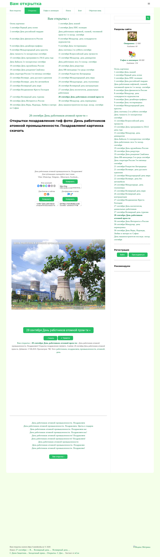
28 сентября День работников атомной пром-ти (81, 97)
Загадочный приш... (37, 553)
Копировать (70, 181)
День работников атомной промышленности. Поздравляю (58, 445)
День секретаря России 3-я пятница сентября (30, 74)
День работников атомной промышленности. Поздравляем (58, 423)
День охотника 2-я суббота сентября (74, 50)
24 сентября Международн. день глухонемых (78, 82)
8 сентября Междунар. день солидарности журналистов (126, 95)
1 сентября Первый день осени (24, 27)
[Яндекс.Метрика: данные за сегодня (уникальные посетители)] (141, 547)
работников (61, 349)
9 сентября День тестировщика (72, 46)
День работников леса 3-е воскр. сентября (77, 62)
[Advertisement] (58, 150)
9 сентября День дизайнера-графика (26, 46)
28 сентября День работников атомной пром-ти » (58, 115)
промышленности (88, 349)
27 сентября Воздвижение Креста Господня (29, 89)
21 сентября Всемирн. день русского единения (31, 78)
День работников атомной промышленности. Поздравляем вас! (58, 432)
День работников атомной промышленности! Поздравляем (58, 435)
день (58, 352)
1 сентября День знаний (69, 23)
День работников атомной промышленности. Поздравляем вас (58, 429)
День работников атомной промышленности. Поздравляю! (58, 448)
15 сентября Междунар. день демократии (77, 58)
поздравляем (73, 349)
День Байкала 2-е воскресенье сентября (28, 62)
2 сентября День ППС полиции (72, 27)
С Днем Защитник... (19, 553)
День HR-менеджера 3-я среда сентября (76, 70)
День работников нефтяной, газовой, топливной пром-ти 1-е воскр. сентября (132, 85)
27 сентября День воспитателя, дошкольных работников (128, 207)
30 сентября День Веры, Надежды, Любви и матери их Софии (129, 232)
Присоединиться (138, 255)
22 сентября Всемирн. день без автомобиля (29, 82)
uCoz (77, 553)
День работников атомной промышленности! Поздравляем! (58, 438)
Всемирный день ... (43, 550)
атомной (101, 349)
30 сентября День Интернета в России (27, 101)
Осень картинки (17, 23)
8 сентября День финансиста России (26, 39)
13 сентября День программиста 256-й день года (31, 58)
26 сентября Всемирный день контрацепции (78, 85)
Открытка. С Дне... (55, 553)
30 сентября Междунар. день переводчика (77, 101)
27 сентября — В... (24, 550)
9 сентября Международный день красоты (29, 50)
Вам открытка (25, 3)
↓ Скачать (50, 338)
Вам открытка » (58, 18)
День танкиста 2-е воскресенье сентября (28, 54)
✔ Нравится (65, 338)
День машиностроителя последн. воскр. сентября (80, 105)
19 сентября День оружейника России (27, 66)
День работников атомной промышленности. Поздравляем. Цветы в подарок (58, 426)
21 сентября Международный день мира (76, 78)
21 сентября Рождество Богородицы (74, 74)
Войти (122, 255)
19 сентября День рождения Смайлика (27, 70)
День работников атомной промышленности (58, 442)
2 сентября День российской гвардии (26, 31)
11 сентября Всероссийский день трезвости (78, 54)
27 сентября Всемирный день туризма (27, 97)
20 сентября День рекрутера (71, 66)
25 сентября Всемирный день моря (25, 85)
